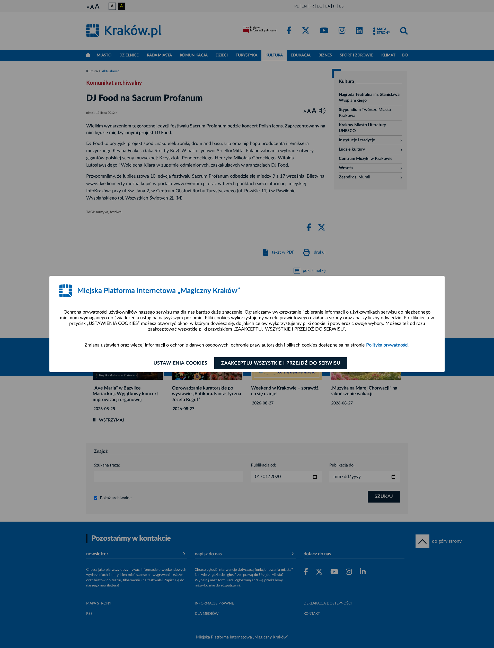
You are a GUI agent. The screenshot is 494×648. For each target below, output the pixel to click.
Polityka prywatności (387, 345)
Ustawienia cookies (180, 363)
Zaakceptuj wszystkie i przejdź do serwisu (280, 363)
